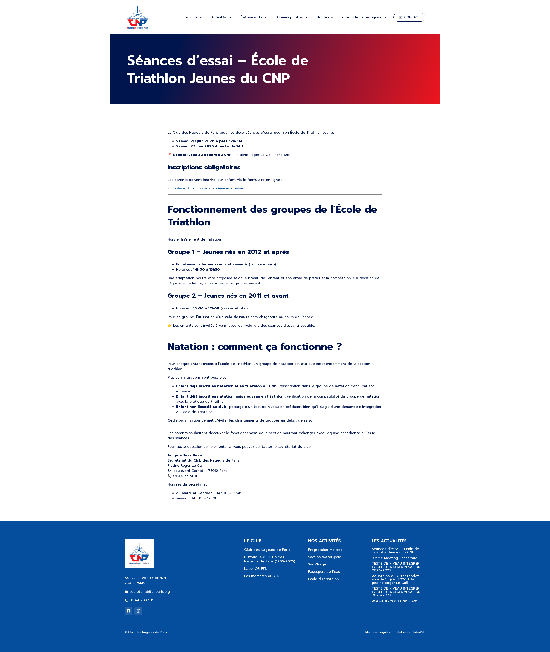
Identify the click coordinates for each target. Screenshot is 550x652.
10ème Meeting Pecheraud (394, 558)
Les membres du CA (261, 576)
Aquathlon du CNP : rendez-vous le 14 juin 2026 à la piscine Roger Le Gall (396, 579)
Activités (218, 17)
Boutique (325, 17)
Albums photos (289, 17)
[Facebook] (128, 611)
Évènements (251, 17)
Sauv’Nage (317, 564)
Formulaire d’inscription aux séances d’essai (205, 188)
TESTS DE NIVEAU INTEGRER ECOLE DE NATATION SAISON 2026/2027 (396, 567)
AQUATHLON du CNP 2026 (394, 600)
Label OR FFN (255, 568)
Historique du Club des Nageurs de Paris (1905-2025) (269, 559)
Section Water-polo (324, 557)
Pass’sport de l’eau (324, 571)
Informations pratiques (361, 17)
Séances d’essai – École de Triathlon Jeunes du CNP (395, 550)
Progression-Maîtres (325, 549)
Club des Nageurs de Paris (267, 549)
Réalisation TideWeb (410, 632)
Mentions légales (377, 632)
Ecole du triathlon (323, 579)
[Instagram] (138, 611)
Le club (190, 17)
